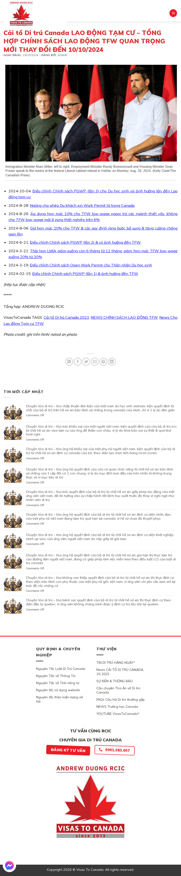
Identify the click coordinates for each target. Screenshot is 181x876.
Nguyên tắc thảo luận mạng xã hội (59, 699)
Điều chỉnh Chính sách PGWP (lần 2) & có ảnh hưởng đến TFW (85, 242)
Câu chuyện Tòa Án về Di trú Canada (118, 690)
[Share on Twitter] (86, 362)
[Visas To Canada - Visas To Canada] (35, 13)
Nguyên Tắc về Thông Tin (56, 676)
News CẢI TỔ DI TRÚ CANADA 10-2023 (119, 672)
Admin (63, 55)
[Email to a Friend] (95, 362)
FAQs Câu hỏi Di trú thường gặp (120, 699)
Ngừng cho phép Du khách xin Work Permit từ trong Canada (82, 205)
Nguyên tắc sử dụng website (58, 690)
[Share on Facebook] (78, 362)
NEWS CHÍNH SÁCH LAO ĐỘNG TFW (124, 317)
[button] (173, 13)
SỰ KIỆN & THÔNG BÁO (114, 681)
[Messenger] (9, 865)
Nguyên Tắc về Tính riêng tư (57, 683)
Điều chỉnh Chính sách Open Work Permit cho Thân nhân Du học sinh (91, 265)
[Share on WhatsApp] (69, 362)
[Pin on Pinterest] (103, 362)
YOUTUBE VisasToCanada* (117, 714)
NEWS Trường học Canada (117, 706)
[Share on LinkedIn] (112, 362)
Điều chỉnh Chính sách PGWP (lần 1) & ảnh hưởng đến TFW (85, 273)
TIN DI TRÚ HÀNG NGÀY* (115, 662)
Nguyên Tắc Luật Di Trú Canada (60, 669)
